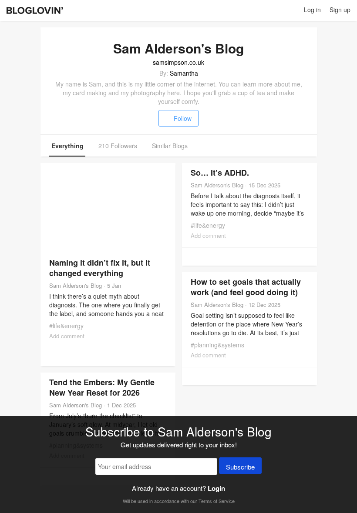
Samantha (184, 73)
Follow (183, 118)
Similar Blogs (170, 145)
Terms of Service (217, 500)
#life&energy (66, 325)
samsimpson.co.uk (178, 62)
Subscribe (240, 466)
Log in (312, 9)
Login (216, 488)
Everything (67, 145)
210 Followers (117, 145)
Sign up (340, 9)
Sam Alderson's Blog (75, 285)
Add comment (66, 336)
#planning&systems (217, 344)
